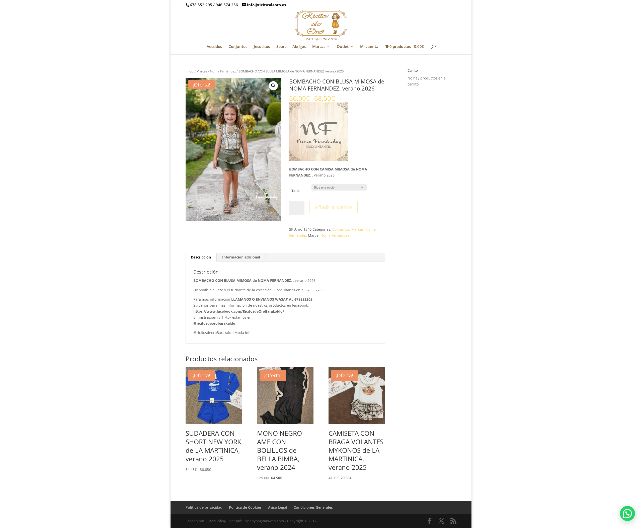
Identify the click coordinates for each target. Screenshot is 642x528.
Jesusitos (262, 47)
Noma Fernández (223, 71)
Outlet (343, 47)
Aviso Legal (277, 507)
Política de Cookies (245, 507)
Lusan (210, 520)
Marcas (318, 47)
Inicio (190, 71)
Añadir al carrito (333, 207)
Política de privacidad (204, 507)
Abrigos (299, 47)
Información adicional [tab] (241, 257)
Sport (281, 47)
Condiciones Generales (313, 507)
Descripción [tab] (201, 257)
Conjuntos (237, 47)
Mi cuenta (369, 47)
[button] (273, 85)
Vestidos (214, 47)
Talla (295, 190)
